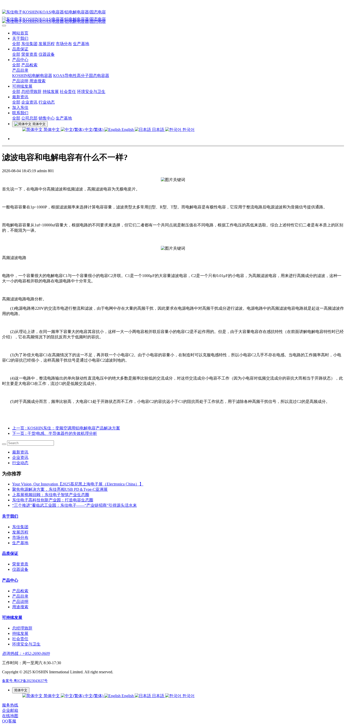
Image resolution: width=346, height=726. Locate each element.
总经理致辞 (31, 91)
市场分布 (64, 44)
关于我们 (20, 38)
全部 (16, 44)
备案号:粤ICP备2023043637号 (25, 681)
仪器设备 (47, 54)
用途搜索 (37, 81)
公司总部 (29, 118)
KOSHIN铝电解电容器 (32, 75)
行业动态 (47, 102)
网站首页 (20, 33)
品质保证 (20, 49)
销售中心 (47, 118)
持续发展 (51, 91)
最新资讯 (20, 97)
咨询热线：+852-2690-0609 (26, 653)
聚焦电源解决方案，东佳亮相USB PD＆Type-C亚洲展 (60, 489)
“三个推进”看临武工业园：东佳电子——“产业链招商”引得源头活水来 (74, 505)
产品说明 (20, 81)
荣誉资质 (29, 54)
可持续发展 (22, 86)
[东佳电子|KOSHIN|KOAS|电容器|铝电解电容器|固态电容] (173, 12)
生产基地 (81, 44)
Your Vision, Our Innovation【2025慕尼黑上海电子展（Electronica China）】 (77, 484)
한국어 (188, 129)
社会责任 (68, 91)
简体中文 (52, 129)
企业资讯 (29, 102)
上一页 (66, 428)
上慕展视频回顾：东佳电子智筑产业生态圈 (50, 495)
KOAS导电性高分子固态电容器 (81, 75)
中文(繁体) (94, 129)
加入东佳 (20, 107)
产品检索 (29, 65)
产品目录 (20, 70)
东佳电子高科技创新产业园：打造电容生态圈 (52, 500)
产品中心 (20, 59)
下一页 (54, 433)
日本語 (158, 129)
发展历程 (47, 44)
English (128, 129)
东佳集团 (29, 44)
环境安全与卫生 (91, 91)
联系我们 (20, 113)
